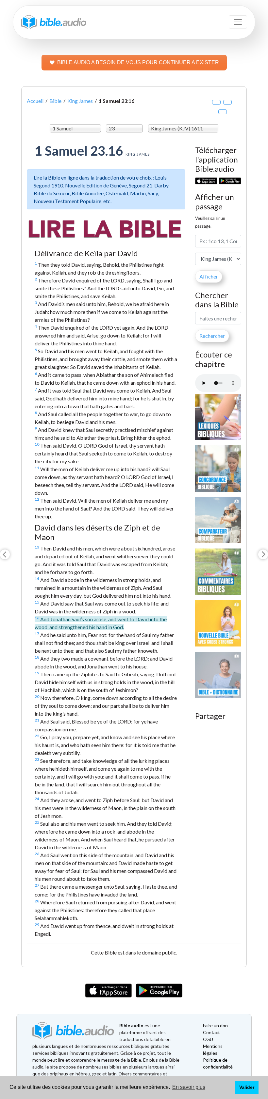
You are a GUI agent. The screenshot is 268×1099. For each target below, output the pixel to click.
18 (37, 657)
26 (37, 853)
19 (37, 672)
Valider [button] (246, 1087)
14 (37, 578)
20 (37, 696)
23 (37, 759)
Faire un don (215, 1025)
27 (37, 885)
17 (37, 633)
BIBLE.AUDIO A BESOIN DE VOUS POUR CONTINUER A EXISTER (138, 62)
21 (37, 720)
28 (37, 900)
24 (37, 798)
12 (37, 499)
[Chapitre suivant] (263, 554)
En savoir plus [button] (188, 1087)
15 (37, 602)
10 (37, 444)
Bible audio (131, 1025)
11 (37, 467)
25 (37, 822)
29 (37, 924)
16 (37, 617)
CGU (208, 1039)
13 (37, 547)
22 (37, 735)
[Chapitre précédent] (5, 554)
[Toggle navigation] (238, 22)
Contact (211, 1032)
